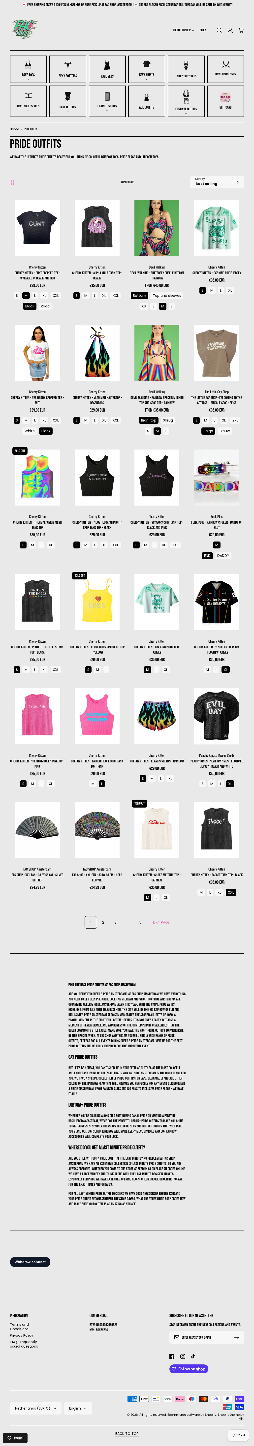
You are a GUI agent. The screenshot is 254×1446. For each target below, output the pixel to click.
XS (144, 306)
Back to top (127, 1433)
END (207, 555)
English (75, 1408)
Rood (45, 306)
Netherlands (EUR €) (32, 1408)
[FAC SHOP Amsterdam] (25, 30)
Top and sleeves (167, 295)
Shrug (168, 420)
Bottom (139, 295)
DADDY (223, 555)
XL (44, 295)
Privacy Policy (21, 1335)
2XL (235, 420)
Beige (208, 430)
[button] (183, 30)
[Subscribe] (238, 1337)
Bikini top (148, 420)
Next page (161, 922)
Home (14, 129)
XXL (56, 295)
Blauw (225, 430)
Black (29, 306)
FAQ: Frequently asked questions (24, 1344)
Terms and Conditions (19, 1326)
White (30, 430)
